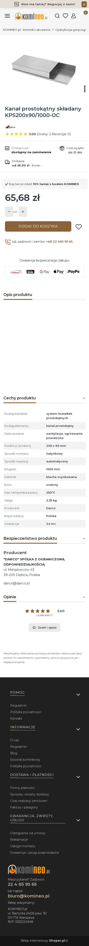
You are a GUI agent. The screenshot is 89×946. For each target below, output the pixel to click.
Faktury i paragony (24, 807)
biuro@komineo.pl (28, 896)
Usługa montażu (22, 846)
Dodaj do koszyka (38, 226)
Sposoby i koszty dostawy (29, 794)
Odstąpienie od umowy (27, 833)
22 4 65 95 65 (22, 884)
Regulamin (18, 705)
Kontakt (16, 718)
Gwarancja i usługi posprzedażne (34, 853)
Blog (13, 753)
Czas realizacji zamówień (28, 801)
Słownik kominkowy (25, 760)
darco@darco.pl (16, 583)
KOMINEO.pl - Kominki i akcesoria (26, 29)
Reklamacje (19, 840)
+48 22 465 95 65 (59, 242)
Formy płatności (22, 788)
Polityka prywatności (25, 712)
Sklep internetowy (43, 941)
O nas (14, 740)
